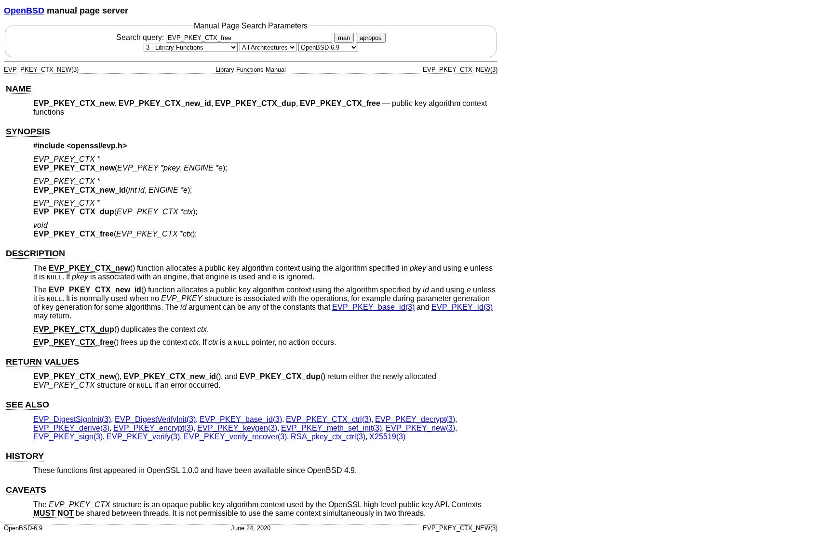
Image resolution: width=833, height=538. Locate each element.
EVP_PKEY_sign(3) (68, 437)
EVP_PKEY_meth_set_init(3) (331, 428)
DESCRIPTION (35, 253)
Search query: (141, 37)
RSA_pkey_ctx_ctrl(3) (328, 437)
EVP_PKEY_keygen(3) (237, 428)
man (344, 37)
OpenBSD (24, 10)
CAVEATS (26, 490)
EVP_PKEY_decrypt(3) (415, 419)
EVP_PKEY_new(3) (420, 428)
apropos (371, 37)
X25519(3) (387, 437)
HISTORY (25, 456)
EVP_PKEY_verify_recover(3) (235, 437)
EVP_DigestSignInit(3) (72, 419)
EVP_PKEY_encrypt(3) (153, 428)
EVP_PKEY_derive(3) (71, 428)
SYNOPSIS (28, 131)
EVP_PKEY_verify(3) (143, 437)
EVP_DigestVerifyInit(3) (155, 419)
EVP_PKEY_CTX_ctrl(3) (328, 419)
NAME (18, 88)
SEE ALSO (27, 404)
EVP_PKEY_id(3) (462, 307)
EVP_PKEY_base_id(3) (373, 307)
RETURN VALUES (42, 362)
